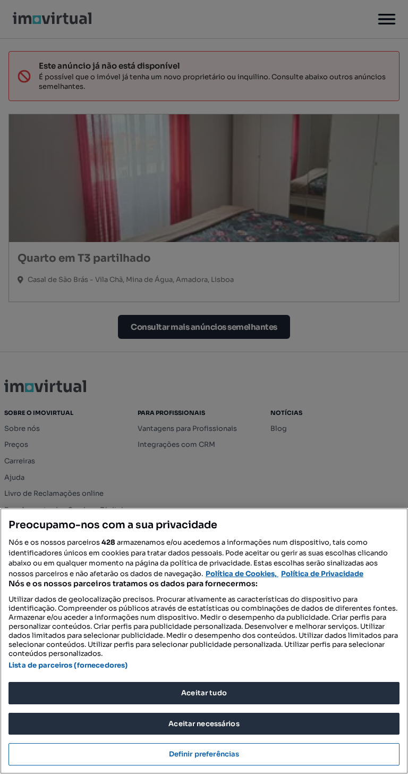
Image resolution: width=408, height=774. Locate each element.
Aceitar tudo (204, 692)
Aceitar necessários (203, 723)
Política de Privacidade (322, 573)
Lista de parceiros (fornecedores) (68, 665)
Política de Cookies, (242, 573)
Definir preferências (204, 754)
